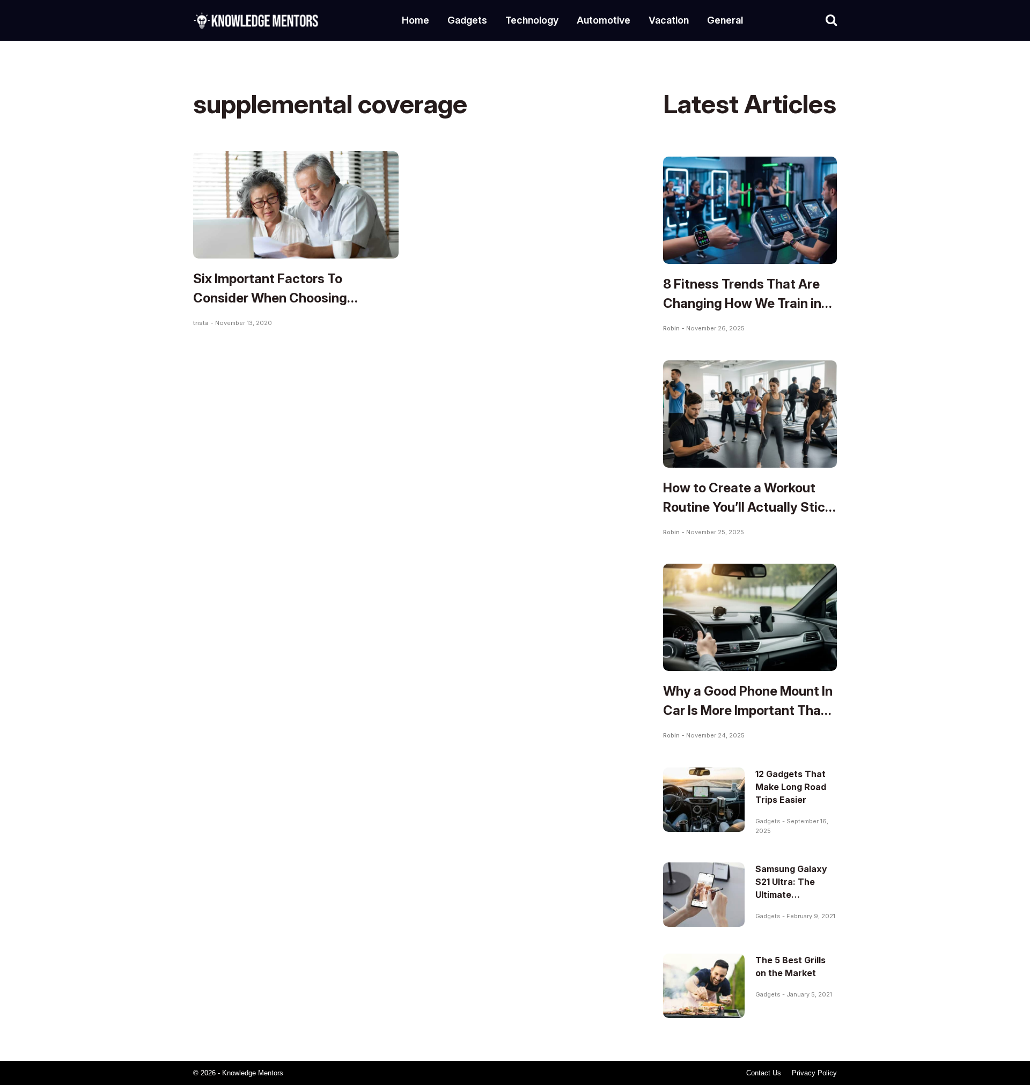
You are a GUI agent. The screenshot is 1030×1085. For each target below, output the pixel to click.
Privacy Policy (814, 1073)
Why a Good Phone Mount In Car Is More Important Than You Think (748, 710)
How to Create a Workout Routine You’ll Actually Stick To (747, 507)
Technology (531, 20)
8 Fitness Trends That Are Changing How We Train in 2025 (742, 303)
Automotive (603, 20)
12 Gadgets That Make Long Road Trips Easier (790, 787)
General (725, 20)
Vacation (669, 20)
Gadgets (467, 20)
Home (415, 20)
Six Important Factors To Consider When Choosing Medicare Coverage (270, 298)
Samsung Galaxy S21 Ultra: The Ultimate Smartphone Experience (791, 894)
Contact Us (763, 1073)
